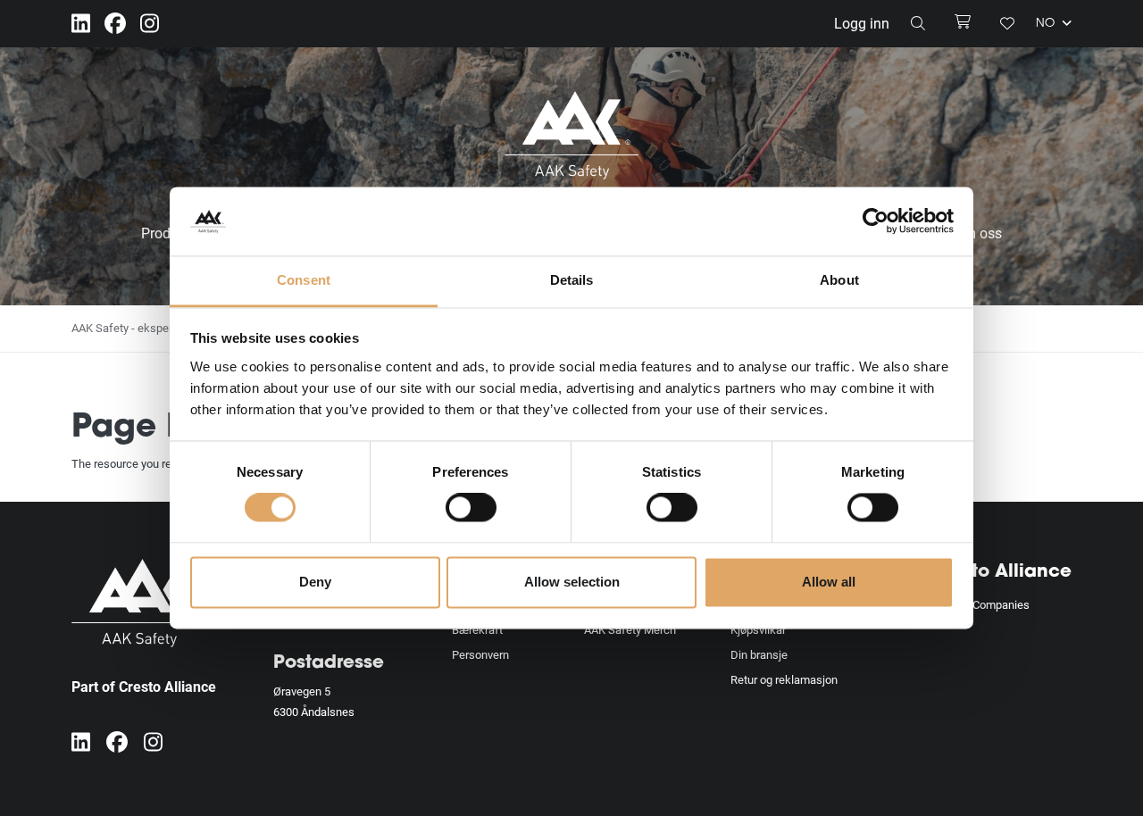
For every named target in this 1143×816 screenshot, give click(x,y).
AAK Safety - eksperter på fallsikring (162, 328)
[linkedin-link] (80, 23)
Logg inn (861, 22)
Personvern (480, 654)
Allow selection (572, 581)
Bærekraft (477, 629)
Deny (315, 581)
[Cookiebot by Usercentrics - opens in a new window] (875, 221)
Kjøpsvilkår (758, 629)
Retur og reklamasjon (784, 679)
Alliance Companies (980, 604)
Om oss (978, 232)
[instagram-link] (149, 23)
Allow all (828, 581)
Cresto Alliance (1001, 572)
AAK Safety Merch (630, 629)
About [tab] (839, 279)
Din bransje (759, 654)
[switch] (471, 508)
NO (1047, 24)
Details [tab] (572, 279)
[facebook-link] (115, 23)
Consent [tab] (303, 279)
